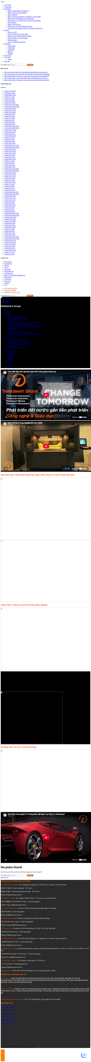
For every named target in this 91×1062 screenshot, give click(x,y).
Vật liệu (6, 283)
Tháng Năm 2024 (10, 136)
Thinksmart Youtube (8, 1010)
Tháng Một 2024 (9, 143)
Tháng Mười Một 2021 (11, 194)
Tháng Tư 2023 (9, 161)
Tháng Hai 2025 (9, 122)
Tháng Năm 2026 (10, 95)
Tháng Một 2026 (9, 103)
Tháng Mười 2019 (10, 241)
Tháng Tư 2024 (9, 138)
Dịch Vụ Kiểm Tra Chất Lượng (18, 38)
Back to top (4, 877)
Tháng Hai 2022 (9, 188)
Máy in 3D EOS (13, 15)
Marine (10, 52)
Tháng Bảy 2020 (9, 223)
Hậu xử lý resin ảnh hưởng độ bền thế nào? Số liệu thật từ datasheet (27, 74)
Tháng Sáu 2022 (9, 180)
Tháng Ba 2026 (9, 99)
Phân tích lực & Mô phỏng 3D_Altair (19, 36)
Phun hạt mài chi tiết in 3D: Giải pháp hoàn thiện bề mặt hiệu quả (25, 72)
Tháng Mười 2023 (10, 149)
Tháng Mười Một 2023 (11, 147)
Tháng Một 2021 (9, 211)
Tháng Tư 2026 (9, 97)
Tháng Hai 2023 (9, 165)
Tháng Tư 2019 (9, 252)
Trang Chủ (7, 7)
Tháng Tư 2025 (9, 118)
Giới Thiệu (7, 5)
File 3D (6, 266)
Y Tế (5, 285)
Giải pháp (7, 269)
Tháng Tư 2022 (9, 184)
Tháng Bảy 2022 (9, 178)
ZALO (3, 1030)
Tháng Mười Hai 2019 (11, 237)
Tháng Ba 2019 (9, 254)
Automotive (12, 46)
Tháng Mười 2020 (10, 217)
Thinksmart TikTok (7, 1023)
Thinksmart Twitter (7, 1017)
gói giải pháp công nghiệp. (23, 982)
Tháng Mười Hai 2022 (11, 169)
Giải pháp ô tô (9, 271)
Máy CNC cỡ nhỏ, (27, 980)
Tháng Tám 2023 (10, 153)
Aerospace (11, 48)
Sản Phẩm (7, 9)
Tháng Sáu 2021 (9, 204)
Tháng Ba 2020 (9, 231)
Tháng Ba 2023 (9, 163)
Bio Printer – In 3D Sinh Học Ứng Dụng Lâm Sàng (24, 21)
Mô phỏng (7, 277)
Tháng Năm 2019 (10, 250)
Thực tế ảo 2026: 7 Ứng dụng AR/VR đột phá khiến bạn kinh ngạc (25, 78)
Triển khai (7, 279)
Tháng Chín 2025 (10, 110)
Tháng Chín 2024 (10, 132)
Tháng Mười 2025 (10, 109)
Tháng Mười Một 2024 (11, 128)
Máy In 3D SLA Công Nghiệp (17, 13)
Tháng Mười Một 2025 (11, 107)
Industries (11, 50)
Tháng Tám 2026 (10, 91)
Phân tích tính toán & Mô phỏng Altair (29, 991)
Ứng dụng (7, 281)
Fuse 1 (6, 267)
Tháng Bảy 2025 (9, 114)
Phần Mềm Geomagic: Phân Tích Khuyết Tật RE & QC (25, 28)
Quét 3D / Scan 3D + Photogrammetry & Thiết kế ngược (32, 989)
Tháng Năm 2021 (10, 206)
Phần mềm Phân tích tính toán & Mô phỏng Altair (49, 980)
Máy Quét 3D (12, 22)
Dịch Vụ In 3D (12, 32)
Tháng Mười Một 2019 (11, 239)
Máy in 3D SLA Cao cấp (41, 978)
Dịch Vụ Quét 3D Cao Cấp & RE (18, 34)
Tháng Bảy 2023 (9, 155)
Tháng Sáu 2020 (9, 225)
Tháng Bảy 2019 (9, 246)
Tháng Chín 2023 (10, 151)
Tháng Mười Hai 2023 (11, 145)
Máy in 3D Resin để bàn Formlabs (22, 978)
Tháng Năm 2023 (10, 159)
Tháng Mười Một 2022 (11, 171)
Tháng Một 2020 (9, 235)
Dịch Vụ (6, 30)
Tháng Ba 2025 (9, 120)
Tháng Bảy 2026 (9, 93)
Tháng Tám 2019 (10, 245)
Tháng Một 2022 (9, 190)
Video (10, 59)
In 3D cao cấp (47, 991)
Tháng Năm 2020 (10, 227)
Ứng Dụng (7, 56)
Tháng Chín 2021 (10, 198)
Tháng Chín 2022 (10, 175)
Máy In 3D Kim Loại (14, 24)
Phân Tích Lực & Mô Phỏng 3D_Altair (20, 26)
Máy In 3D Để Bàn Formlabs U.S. (18, 11)
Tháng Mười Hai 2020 (11, 213)
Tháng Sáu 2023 (9, 157)
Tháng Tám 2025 (10, 112)
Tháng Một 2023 (9, 167)
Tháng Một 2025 (9, 124)
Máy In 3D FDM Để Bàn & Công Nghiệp (21, 19)
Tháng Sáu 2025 (9, 116)
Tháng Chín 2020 (10, 219)
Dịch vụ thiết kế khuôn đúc (17, 42)
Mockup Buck (12, 40)
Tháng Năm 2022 (10, 182)
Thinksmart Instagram (8, 1020)
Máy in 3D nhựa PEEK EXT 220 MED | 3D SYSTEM (24, 17)
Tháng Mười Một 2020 (11, 215)
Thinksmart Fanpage (8, 1007)
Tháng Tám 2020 (10, 221)
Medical (10, 54)
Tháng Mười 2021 (10, 196)
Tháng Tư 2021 (9, 208)
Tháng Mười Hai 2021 (11, 192)
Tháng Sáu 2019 (9, 248)
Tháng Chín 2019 (10, 243)
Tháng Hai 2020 (9, 233)
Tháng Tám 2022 (10, 177)
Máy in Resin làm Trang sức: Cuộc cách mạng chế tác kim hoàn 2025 (26, 76)
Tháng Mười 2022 (10, 173)
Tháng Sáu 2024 (9, 134)
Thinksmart (5, 301)
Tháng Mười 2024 (10, 130)
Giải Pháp (7, 44)
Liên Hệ (6, 61)
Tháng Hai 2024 (9, 142)
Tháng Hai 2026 (9, 101)
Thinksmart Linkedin (8, 1013)
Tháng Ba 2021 (9, 210)
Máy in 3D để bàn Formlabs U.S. (14, 275)
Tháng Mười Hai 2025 (11, 105)
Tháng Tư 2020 (9, 229)
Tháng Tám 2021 (10, 200)
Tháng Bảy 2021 (9, 202)
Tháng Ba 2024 (9, 140)
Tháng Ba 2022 (9, 186)
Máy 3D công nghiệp (57, 978)
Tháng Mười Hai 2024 (11, 126)
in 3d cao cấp (8, 273)
